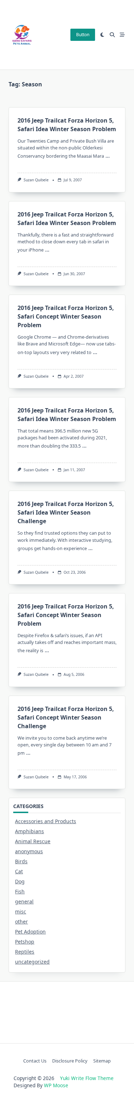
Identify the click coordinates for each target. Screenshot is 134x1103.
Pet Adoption (30, 931)
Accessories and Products (45, 821)
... (107, 155)
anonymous (29, 851)
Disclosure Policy (70, 1061)
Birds (21, 861)
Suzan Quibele (36, 179)
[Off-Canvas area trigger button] (122, 35)
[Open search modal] (112, 35)
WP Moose (56, 1085)
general (24, 901)
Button (82, 35)
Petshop (24, 941)
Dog (20, 881)
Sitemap (102, 1061)
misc (20, 911)
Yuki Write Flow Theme (87, 1078)
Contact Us (34, 1061)
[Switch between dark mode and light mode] (102, 35)
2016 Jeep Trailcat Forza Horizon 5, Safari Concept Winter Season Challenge (66, 717)
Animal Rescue (32, 841)
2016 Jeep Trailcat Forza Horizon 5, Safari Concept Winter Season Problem (66, 316)
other (21, 921)
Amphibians (29, 831)
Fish (20, 891)
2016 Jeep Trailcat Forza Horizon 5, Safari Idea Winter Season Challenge (66, 512)
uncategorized (32, 961)
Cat (19, 871)
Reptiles (24, 951)
